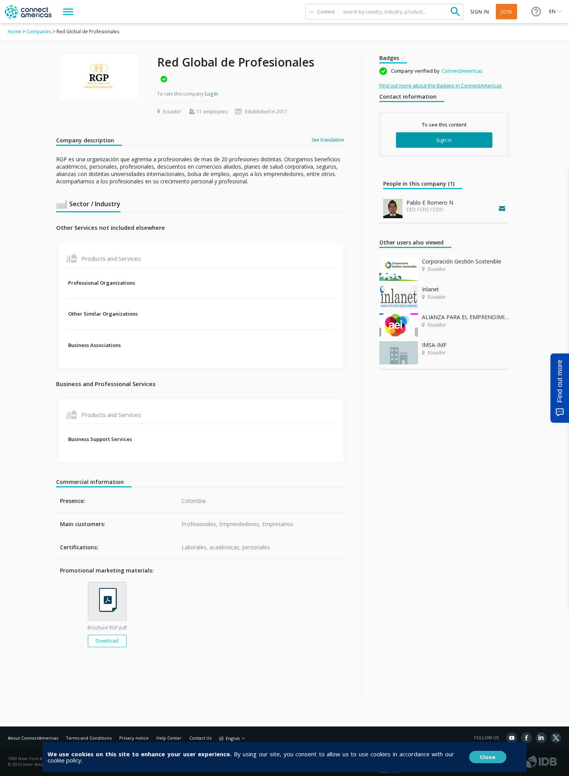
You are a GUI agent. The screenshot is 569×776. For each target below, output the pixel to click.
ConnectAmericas (462, 70)
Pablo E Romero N (429, 202)
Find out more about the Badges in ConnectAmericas (440, 85)
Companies (38, 31)
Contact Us (200, 738)
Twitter (555, 737)
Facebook (526, 737)
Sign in (444, 140)
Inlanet (430, 289)
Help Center (169, 738)
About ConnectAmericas (33, 738)
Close (487, 757)
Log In (211, 94)
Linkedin (541, 737)
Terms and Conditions (88, 738)
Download (107, 641)
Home (14, 31)
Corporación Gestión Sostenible (461, 261)
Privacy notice (134, 738)
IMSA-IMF (434, 345)
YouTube (511, 737)
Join (506, 12)
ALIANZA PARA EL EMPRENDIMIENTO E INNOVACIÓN (465, 317)
